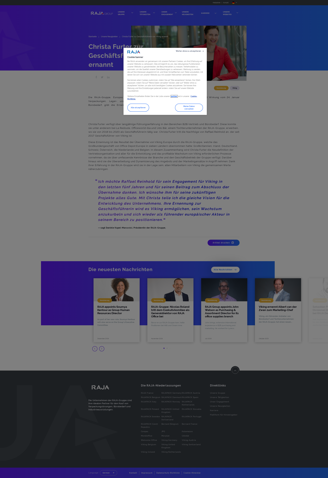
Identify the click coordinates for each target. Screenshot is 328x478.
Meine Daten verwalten (189, 107)
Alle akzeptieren (138, 108)
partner (174, 96)
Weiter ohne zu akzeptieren (188, 51)
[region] (165, 81)
